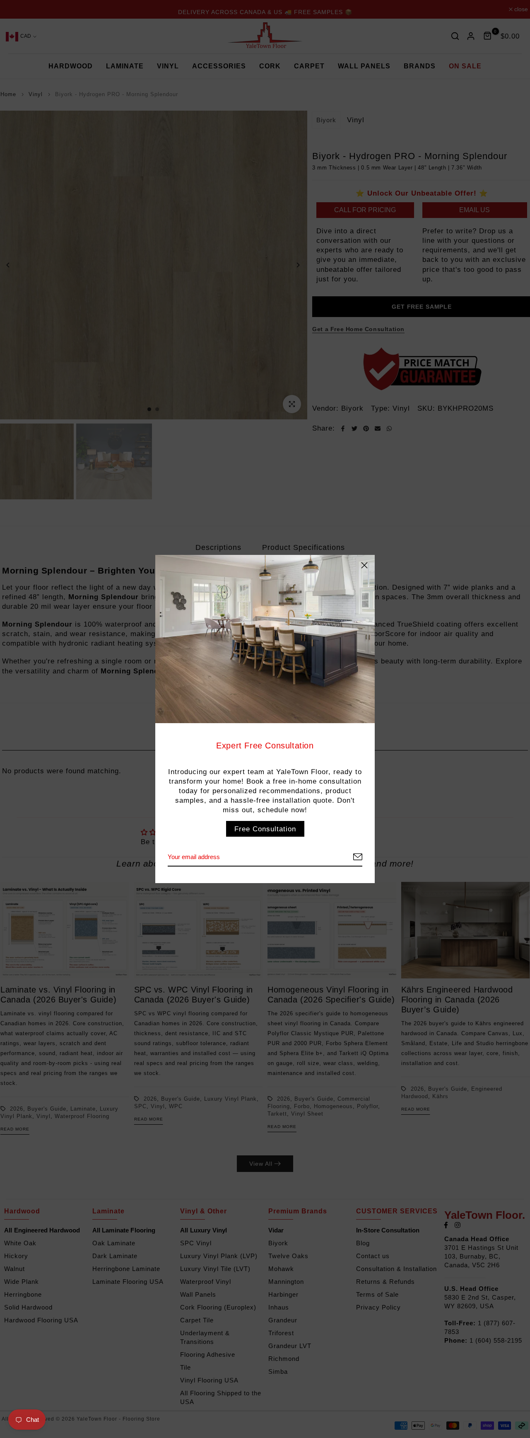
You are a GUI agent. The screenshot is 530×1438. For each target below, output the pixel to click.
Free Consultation (265, 829)
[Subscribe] (347, 857)
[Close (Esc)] (364, 565)
